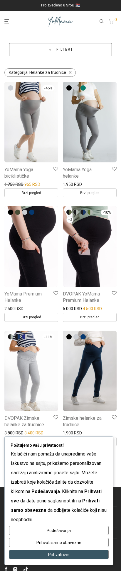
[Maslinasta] (17, 212)
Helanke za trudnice (37, 72)
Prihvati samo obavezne (58, 542)
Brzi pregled (31, 193)
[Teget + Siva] (24, 336)
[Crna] (69, 88)
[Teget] (31, 212)
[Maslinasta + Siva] (90, 212)
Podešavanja (59, 530)
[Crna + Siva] (76, 212)
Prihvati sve (59, 554)
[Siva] (10, 88)
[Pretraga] (101, 21)
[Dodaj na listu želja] (55, 169)
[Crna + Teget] (83, 212)
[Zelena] (83, 88)
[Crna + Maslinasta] (69, 212)
